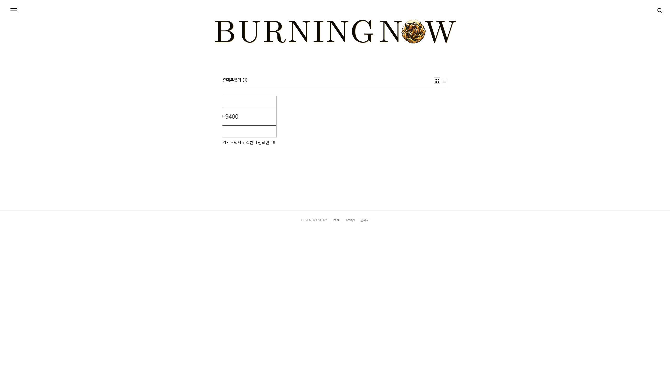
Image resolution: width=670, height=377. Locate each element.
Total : (336, 220)
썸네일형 (437, 80)
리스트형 (444, 80)
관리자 (365, 220)
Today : (350, 220)
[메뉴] (14, 10)
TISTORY (321, 220)
